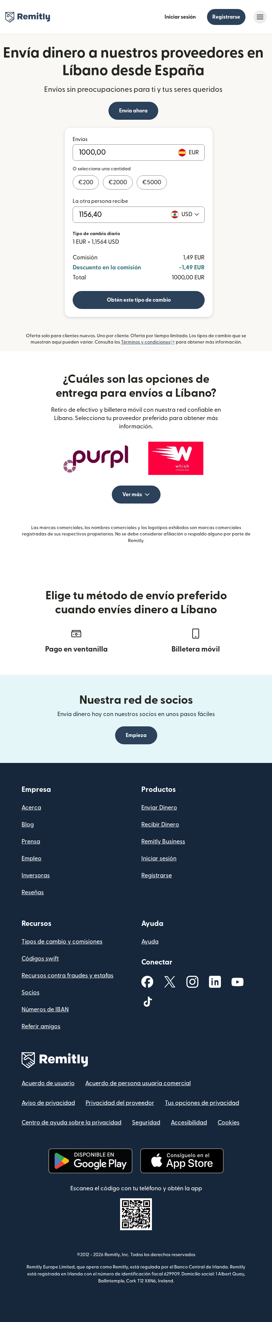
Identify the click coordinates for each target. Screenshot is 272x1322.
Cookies (228, 1122)
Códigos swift (40, 958)
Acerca (31, 807)
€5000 (151, 182)
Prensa (31, 841)
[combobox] (190, 214)
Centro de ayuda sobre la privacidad (71, 1122)
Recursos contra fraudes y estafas (67, 975)
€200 (85, 182)
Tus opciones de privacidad (202, 1103)
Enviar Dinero (159, 807)
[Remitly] (27, 17)
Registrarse (226, 17)
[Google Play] (90, 1160)
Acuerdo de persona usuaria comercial (138, 1083)
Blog (28, 824)
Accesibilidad (189, 1122)
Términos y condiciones (148, 342)
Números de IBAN (45, 1009)
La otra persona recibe (100, 201)
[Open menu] (260, 17)
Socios (30, 992)
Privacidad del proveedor (120, 1103)
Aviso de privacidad (48, 1103)
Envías (80, 139)
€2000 (117, 182)
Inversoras (36, 875)
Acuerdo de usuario (48, 1083)
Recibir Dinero (160, 824)
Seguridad (146, 1122)
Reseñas (33, 892)
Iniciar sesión (180, 17)
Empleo (31, 858)
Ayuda (150, 942)
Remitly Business (163, 841)
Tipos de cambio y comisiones (62, 942)
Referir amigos (41, 1026)
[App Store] (182, 1160)
